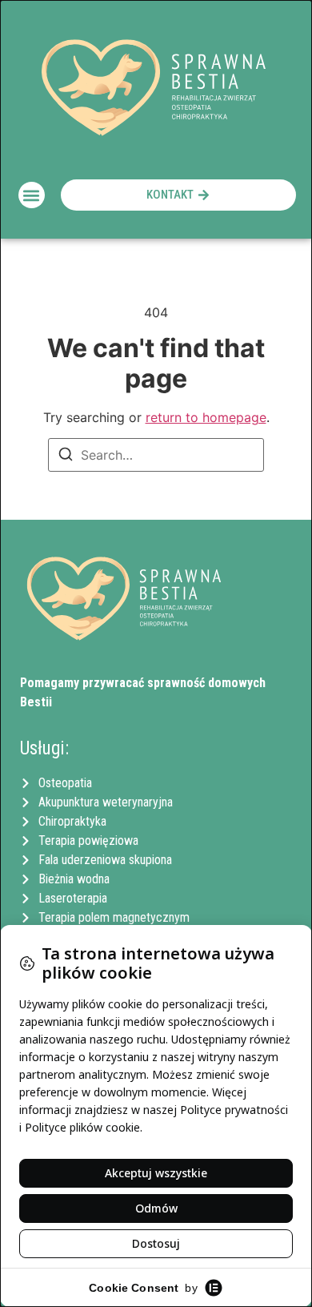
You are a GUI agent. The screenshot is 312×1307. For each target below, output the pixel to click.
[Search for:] (156, 455)
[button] (31, 195)
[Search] (65, 456)
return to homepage (206, 417)
